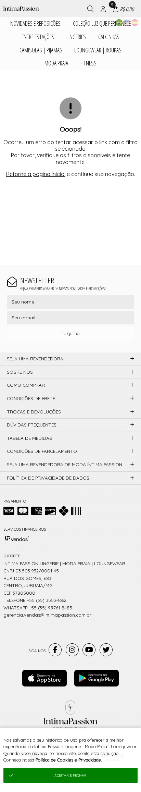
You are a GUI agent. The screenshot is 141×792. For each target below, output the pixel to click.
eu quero (70, 334)
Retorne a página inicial (35, 174)
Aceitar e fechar (70, 775)
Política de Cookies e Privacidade (68, 760)
